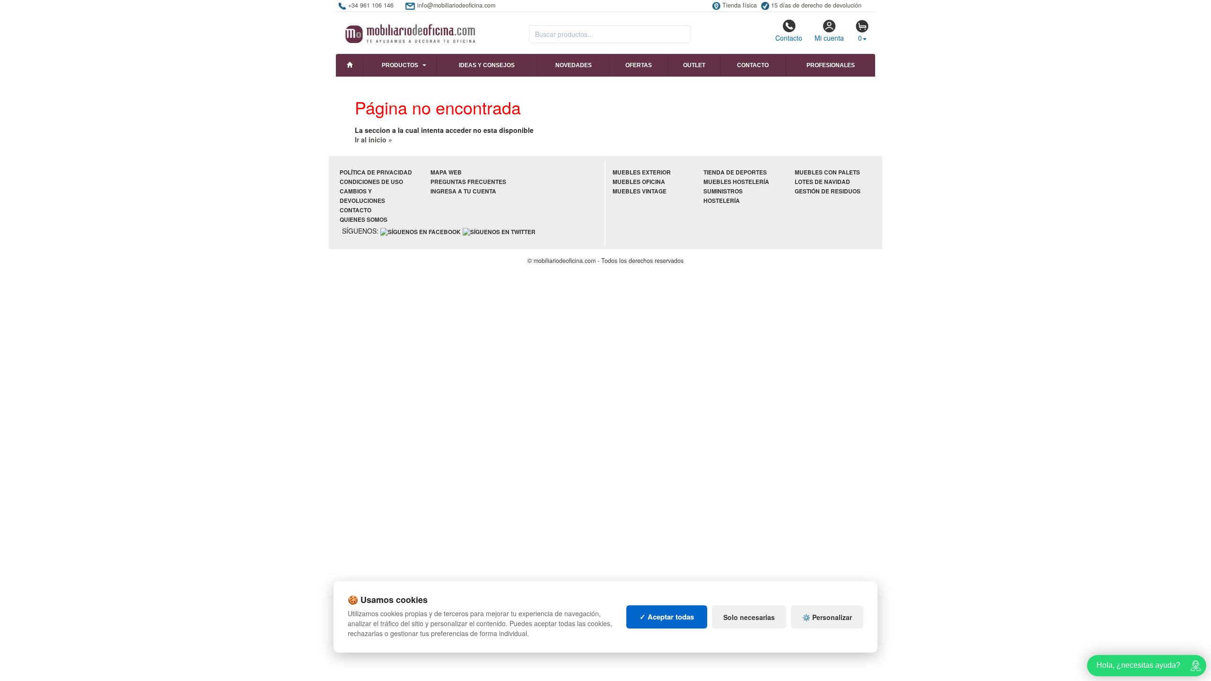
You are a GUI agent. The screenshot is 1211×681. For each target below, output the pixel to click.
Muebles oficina (639, 182)
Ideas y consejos (487, 65)
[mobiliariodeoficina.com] (409, 30)
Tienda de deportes (735, 172)
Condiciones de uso (371, 182)
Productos (400, 65)
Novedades (573, 65)
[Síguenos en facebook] (420, 231)
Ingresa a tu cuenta (463, 191)
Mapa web (446, 172)
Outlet (694, 65)
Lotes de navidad (822, 182)
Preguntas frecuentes (468, 182)
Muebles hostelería (736, 182)
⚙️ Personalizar (827, 617)
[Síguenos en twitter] (499, 231)
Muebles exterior (642, 172)
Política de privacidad (376, 172)
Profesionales (831, 65)
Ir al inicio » (373, 139)
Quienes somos (363, 220)
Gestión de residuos (827, 191)
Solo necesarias (749, 617)
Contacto (788, 38)
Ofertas (638, 65)
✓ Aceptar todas (667, 616)
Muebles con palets (827, 172)
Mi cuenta (829, 38)
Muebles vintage (640, 191)
